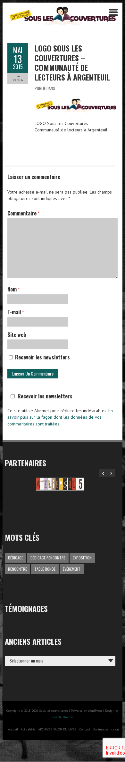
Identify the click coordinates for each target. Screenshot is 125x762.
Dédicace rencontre (47, 557)
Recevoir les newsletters (42, 357)
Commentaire (23, 213)
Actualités (28, 729)
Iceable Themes (62, 717)
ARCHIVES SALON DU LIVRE (57, 729)
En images (100, 729)
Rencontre (17, 569)
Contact (84, 729)
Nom (13, 289)
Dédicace (15, 557)
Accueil (13, 729)
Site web (16, 334)
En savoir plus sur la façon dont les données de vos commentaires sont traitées (60, 417)
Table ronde (44, 569)
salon (115, 729)
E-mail (15, 312)
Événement (71, 569)
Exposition (82, 557)
